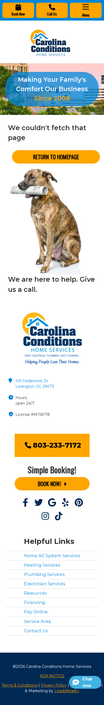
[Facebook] (25, 503)
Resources (35, 593)
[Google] (52, 503)
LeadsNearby (66, 690)
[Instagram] (45, 516)
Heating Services (42, 565)
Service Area (37, 621)
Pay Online (36, 611)
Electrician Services (44, 583)
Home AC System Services (52, 555)
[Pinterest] (78, 503)
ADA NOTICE (52, 675)
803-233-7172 (57, 445)
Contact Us (36, 630)
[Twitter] (38, 503)
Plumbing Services (44, 574)
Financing (34, 602)
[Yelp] (65, 503)
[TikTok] (58, 516)
